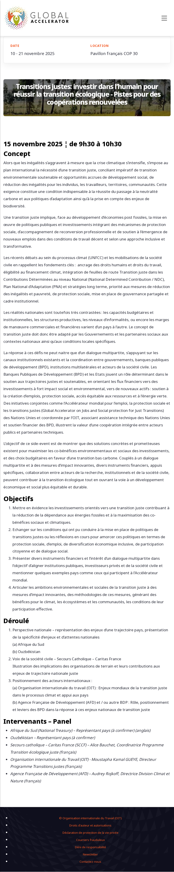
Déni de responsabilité (90, 847)
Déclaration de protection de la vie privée (90, 833)
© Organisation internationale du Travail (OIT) (90, 818)
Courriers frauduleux (90, 840)
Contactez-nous (90, 862)
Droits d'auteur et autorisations (90, 825)
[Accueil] (36, 18)
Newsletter (90, 854)
